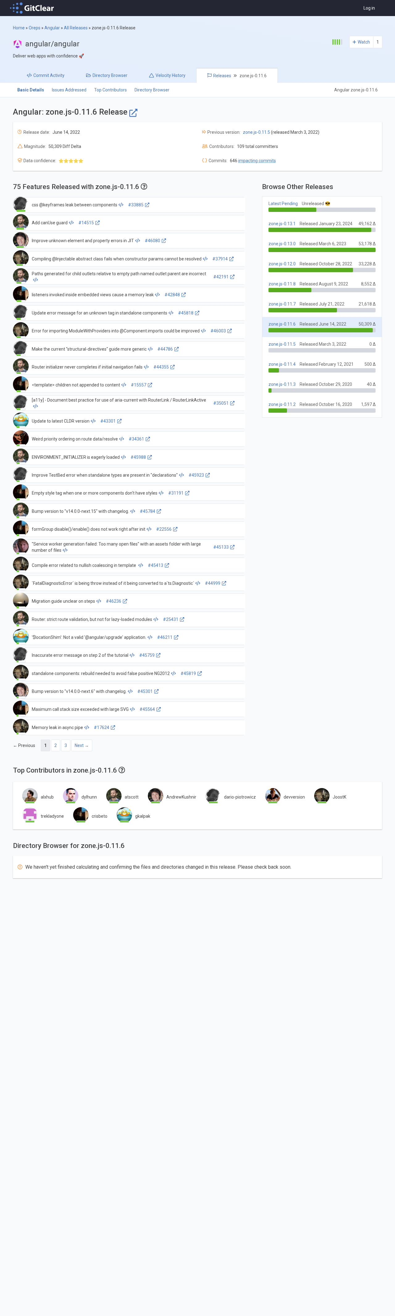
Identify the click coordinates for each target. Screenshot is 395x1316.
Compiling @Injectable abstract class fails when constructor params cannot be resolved (117, 258)
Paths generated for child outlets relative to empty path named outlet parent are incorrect (119, 273)
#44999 (212, 583)
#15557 (138, 384)
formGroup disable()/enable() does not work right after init (88, 529)
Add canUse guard (50, 222)
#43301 (108, 421)
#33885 (135, 204)
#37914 (220, 258)
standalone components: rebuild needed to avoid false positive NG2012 (101, 673)
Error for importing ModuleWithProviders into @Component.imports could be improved (116, 330)
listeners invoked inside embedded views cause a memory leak (93, 294)
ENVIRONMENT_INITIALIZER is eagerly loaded (76, 457)
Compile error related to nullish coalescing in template (84, 565)
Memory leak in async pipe (57, 727)
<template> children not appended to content (76, 384)
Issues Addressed (69, 89)
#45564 (147, 709)
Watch (364, 42)
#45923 (196, 475)
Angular (52, 27)
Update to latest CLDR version (60, 421)
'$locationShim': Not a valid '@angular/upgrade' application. (89, 637)
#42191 (221, 276)
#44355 (161, 367)
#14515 (86, 222)
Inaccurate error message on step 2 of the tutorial (80, 655)
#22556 (164, 529)
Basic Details (30, 89)
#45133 (221, 547)
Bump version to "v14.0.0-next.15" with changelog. (80, 511)
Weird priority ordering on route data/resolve (75, 439)
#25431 (170, 619)
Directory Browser (152, 89)
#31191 (176, 493)
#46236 (113, 601)
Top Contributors (110, 89)
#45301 (145, 691)
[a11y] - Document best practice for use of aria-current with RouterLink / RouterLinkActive (119, 400)
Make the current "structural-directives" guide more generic (89, 349)
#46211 (165, 637)
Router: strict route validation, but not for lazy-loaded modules (92, 619)
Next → (82, 745)
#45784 (147, 511)
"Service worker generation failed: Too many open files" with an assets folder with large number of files (116, 547)
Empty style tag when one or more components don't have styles (94, 493)
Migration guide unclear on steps (63, 601)
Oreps (34, 27)
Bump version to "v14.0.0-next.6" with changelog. (79, 691)
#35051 (221, 403)
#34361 (136, 439)
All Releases (76, 27)
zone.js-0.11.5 (256, 132)
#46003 (218, 330)
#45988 (138, 457)
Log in (369, 8)
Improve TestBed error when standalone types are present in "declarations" (105, 475)
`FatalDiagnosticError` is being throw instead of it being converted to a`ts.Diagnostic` (113, 583)
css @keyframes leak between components (74, 204)
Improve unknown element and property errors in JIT (83, 240)
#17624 (101, 727)
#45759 (147, 655)
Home (19, 27)
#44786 (165, 349)
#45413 (155, 565)
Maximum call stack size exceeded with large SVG (80, 709)
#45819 (188, 673)
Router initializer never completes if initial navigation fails (87, 367)
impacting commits (257, 160)
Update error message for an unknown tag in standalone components (99, 312)
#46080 (152, 240)
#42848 (172, 294)
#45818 (185, 312)
